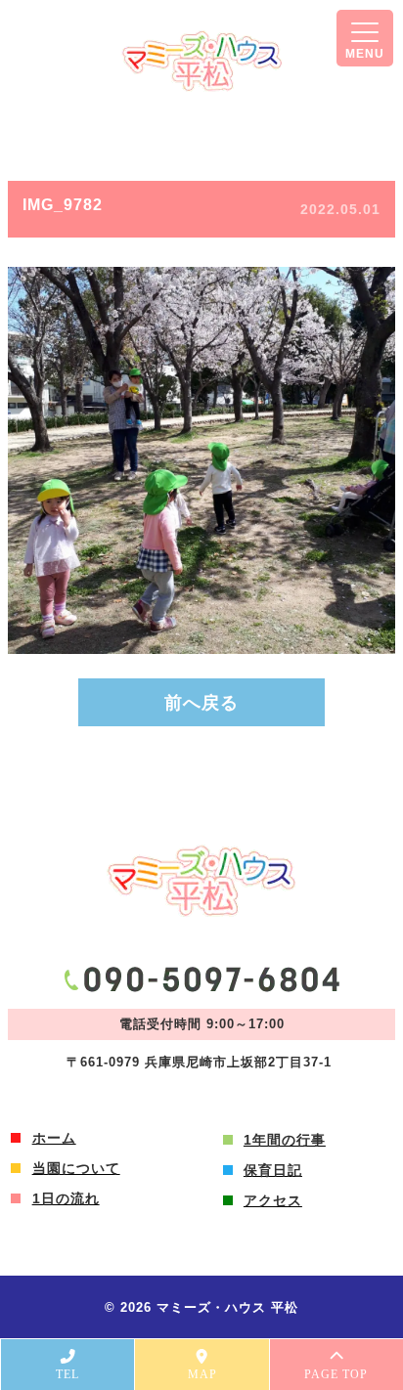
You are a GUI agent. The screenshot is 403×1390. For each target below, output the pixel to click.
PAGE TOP (336, 1374)
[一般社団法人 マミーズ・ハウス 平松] (202, 61)
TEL (67, 1374)
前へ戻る (201, 703)
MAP (202, 1374)
